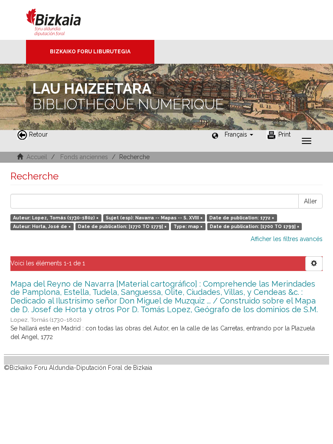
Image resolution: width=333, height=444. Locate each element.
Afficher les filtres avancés (287, 238)
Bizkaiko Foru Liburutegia (90, 52)
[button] (239, 134)
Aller (310, 201)
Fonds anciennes (84, 156)
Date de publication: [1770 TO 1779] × (122, 226)
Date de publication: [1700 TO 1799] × (254, 226)
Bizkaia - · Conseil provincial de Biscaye (62, 20)
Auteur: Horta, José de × (42, 226)
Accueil (36, 156)
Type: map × (187, 226)
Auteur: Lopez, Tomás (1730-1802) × (55, 217)
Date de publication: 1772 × (241, 217)
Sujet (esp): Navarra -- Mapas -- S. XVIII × (154, 217)
